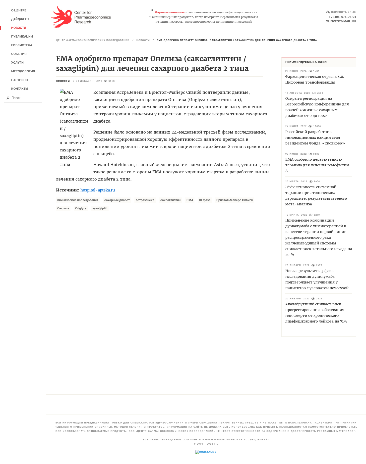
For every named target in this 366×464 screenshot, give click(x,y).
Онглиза (63, 208)
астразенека (145, 200)
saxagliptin (99, 208)
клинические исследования (77, 200)
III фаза (204, 200)
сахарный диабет (117, 200)
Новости (143, 41)
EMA (189, 200)
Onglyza (80, 208)
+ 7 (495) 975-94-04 (342, 17)
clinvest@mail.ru (341, 21)
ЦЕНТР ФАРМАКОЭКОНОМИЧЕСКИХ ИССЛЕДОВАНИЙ (92, 41)
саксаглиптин (170, 200)
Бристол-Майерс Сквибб (234, 200)
